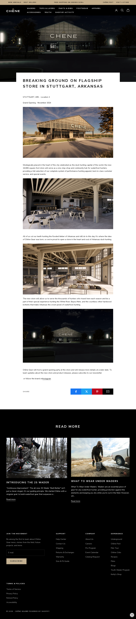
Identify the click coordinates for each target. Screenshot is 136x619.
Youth (48, 12)
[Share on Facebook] (76, 391)
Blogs (113, 565)
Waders (31, 8)
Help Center (61, 539)
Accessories (34, 12)
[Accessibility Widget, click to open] (132, 615)
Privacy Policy (12, 593)
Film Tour (115, 548)
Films (113, 561)
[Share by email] (108, 391)
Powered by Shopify (39, 611)
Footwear (82, 8)
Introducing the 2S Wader (27, 482)
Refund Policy (12, 598)
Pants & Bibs (66, 8)
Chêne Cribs (116, 552)
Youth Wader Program (120, 570)
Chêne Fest (108, 2)
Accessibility (11, 602)
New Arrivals (14, 2)
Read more (11, 499)
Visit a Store (122, 2)
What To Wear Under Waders (94, 481)
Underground (116, 539)
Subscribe (16, 561)
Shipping (59, 548)
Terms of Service (13, 589)
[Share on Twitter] (86, 391)
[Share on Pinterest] (97, 391)
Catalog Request (92, 557)
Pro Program (90, 548)
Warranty (60, 557)
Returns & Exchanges (65, 552)
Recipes (114, 557)
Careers (88, 543)
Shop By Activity (64, 12)
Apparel (96, 8)
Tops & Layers (47, 8)
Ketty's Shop (116, 574)
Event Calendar (91, 552)
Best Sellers (30, 2)
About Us (89, 539)
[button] (122, 10)
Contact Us (60, 543)
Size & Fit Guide (62, 561)
